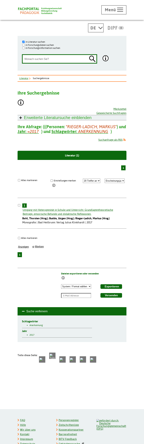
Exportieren (112, 286)
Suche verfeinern (37, 311)
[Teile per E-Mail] (83, 359)
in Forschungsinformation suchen (42, 47)
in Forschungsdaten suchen (39, 45)
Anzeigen (23, 246)
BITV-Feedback (68, 438)
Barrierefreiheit (68, 434)
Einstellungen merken (65, 180)
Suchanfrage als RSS (110, 139)
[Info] (54, 186)
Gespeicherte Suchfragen (111, 112)
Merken (39, 246)
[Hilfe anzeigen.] (105, 59)
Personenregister (69, 420)
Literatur (23, 78)
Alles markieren (29, 180)
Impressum (26, 438)
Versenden (111, 295)
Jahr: (28, 131)
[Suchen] (92, 59)
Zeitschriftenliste (69, 424)
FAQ (22, 420)
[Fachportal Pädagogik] (40, 11)
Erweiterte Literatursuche (57, 117)
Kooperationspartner (71, 429)
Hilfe (23, 424)
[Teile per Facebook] (42, 359)
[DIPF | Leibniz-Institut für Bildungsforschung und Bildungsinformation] (115, 28)
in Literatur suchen (35, 41)
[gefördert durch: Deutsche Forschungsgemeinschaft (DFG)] (111, 424)
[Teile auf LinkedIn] (73, 359)
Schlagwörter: (79, 131)
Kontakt (24, 434)
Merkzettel (119, 108)
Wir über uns (27, 429)
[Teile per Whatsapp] (62, 359)
